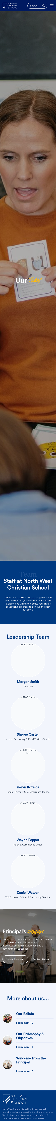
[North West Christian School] (9, 5)
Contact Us (39, 959)
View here (13, 959)
